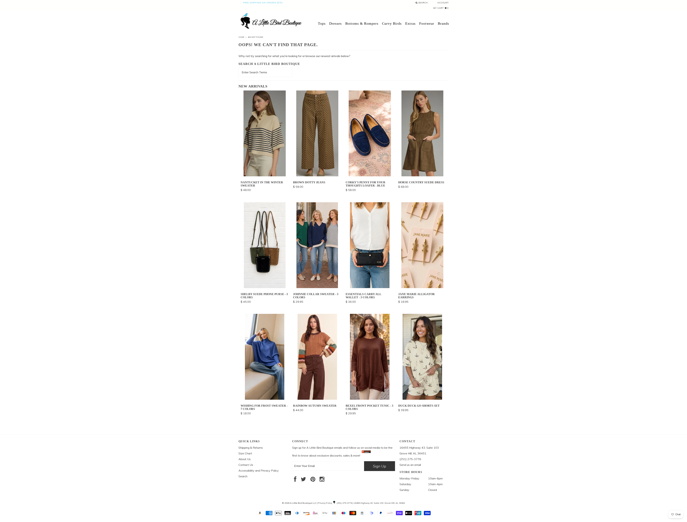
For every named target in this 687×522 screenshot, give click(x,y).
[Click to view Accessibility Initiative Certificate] (366, 455)
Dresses (335, 23)
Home (241, 37)
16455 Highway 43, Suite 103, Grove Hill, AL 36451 (379, 503)
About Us (244, 459)
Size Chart (245, 453)
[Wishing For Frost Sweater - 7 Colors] (264, 398)
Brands (443, 23)
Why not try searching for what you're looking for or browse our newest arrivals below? (294, 56)
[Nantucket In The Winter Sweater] (264, 175)
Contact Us (245, 465)
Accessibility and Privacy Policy (258, 470)
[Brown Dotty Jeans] (317, 175)
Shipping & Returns (250, 447)
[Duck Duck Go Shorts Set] (422, 398)
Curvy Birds (392, 23)
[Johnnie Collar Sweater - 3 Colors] (317, 287)
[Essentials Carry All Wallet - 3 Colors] (369, 287)
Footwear (426, 23)
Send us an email (410, 465)
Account (443, 2)
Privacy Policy (325, 503)
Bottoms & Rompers (361, 23)
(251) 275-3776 (344, 503)
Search (423, 2)
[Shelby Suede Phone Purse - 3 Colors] (265, 287)
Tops (322, 23)
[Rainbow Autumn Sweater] (317, 398)
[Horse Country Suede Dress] (422, 175)
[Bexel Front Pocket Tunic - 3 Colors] (369, 398)
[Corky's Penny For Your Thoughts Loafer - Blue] (370, 175)
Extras (410, 23)
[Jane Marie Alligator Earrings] (422, 287)
